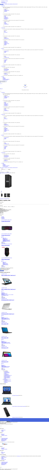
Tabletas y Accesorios (3, 457)
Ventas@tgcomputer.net (4, 2)
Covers (5, 109)
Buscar (2, 168)
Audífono (5, 129)
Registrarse (2, 434)
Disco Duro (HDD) (6, 69)
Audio (5, 373)
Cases (3, 77)
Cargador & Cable (6, 110)
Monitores (6, 382)
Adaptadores (5, 17)
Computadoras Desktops (6, 198)
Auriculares (4, 78)
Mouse (5, 102)
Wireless (5, 56)
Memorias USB (6, 160)
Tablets (5, 108)
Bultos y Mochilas (6, 18)
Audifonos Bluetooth (6, 43)
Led (4, 117)
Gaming (8, 219)
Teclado (5, 16)
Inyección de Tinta (6, 137)
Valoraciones (2, 218)
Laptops (5, 9)
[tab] (25, 216)
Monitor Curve (6, 124)
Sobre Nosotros (3, 452)
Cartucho (5, 51)
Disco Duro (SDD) (6, 155)
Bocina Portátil (6, 42)
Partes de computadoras (7, 376)
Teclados (11, 219)
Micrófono (5, 130)
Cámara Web (5, 105)
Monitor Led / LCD (6, 38)
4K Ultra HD (5, 32)
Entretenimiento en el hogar (8, 375)
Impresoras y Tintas (3, 459)
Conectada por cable (6, 57)
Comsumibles (5, 59)
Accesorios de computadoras (6, 165)
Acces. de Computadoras (4, 219)
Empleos (2, 430)
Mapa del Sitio (3, 440)
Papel (5, 62)
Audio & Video (3, 114)
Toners (5, 61)
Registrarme (25, 87)
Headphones (5, 41)
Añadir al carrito (3, 243)
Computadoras (3, 92)
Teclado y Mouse (6, 103)
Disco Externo (6, 70)
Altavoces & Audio (6, 372)
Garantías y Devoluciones (4, 462)
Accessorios (6, 371)
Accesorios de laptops (5, 166)
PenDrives (5, 73)
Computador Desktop (6, 10)
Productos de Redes (7, 377)
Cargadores (4, 164)
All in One (5, 11)
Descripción (2, 217)
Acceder (25, 85)
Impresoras (2, 48)
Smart (5, 31)
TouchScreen (5, 97)
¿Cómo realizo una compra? (4, 438)
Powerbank (5, 23)
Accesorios (2, 76)
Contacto (2, 431)
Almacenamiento (3, 152)
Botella (5, 52)
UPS (5, 378)
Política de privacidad (3, 439)
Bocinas (5, 131)
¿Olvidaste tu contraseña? (4, 435)
